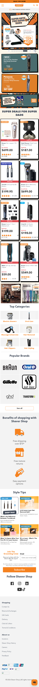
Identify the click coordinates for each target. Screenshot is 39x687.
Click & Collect (7, 623)
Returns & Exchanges (9, 611)
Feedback (5, 656)
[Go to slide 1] (12, 51)
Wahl (3, 265)
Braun (4, 143)
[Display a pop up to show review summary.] (18, 154)
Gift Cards (5, 615)
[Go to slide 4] (19, 51)
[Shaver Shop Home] (19, 5)
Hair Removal (25, 498)
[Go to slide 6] (25, 51)
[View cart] (37, 5)
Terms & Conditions (9, 628)
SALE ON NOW (19, 1)
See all (19, 408)
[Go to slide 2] (14, 51)
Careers (4, 647)
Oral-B (4, 184)
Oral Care (4, 498)
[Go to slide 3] (17, 51)
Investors (5, 639)
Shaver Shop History (9, 643)
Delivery (5, 619)
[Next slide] (30, 50)
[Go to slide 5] (21, 51)
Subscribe (19, 569)
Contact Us (5, 607)
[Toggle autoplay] (34, 51)
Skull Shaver (25, 143)
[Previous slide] (9, 50)
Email (22, 554)
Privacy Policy (6, 651)
